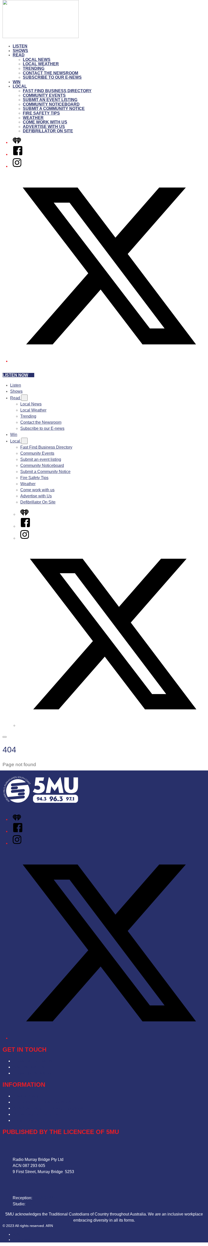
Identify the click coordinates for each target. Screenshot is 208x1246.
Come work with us (45, 122)
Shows (20, 51)
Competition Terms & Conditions (42, 1102)
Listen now (15, 375)
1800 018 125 (38, 1204)
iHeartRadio (22, 1240)
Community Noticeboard (51, 104)
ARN (16, 1234)
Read (19, 55)
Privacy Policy (25, 1096)
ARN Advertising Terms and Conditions (48, 1108)
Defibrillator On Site (48, 131)
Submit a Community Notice (54, 108)
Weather (33, 118)
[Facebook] (18, 154)
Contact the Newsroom (50, 73)
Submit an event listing (50, 100)
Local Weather (41, 64)
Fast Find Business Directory (57, 91)
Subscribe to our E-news (52, 77)
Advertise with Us (44, 126)
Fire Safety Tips (41, 113)
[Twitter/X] (109, 361)
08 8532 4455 (45, 1198)
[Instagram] (17, 166)
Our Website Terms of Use (36, 1114)
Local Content (25, 1120)
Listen (20, 46)
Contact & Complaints (32, 1061)
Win (17, 82)
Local (20, 86)
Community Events (44, 95)
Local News (36, 59)
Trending (33, 68)
